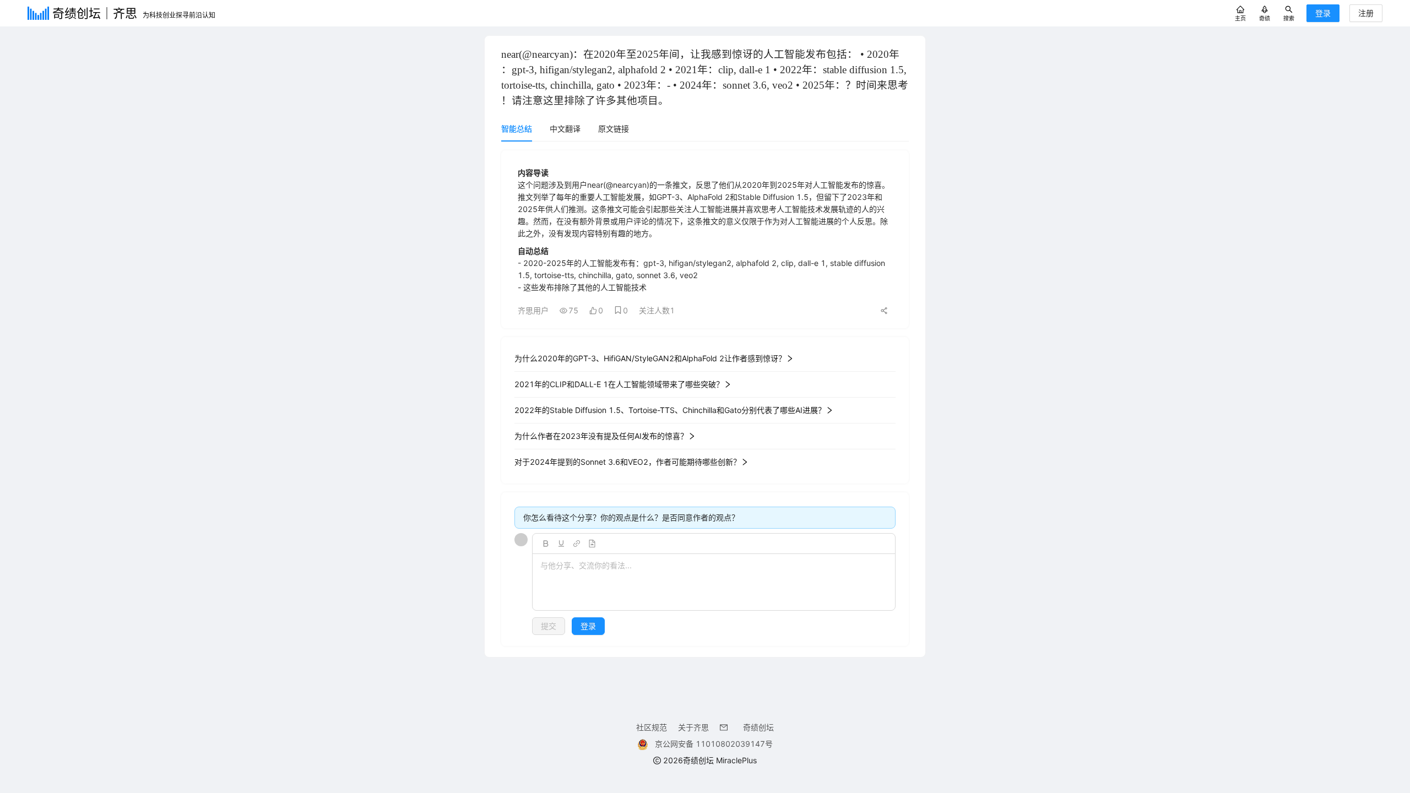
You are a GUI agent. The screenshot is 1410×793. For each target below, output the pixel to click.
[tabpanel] (705, 398)
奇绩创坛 (758, 727)
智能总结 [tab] (516, 128)
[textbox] (714, 582)
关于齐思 (693, 727)
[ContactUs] (726, 727)
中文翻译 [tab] (565, 128)
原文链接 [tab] (613, 128)
